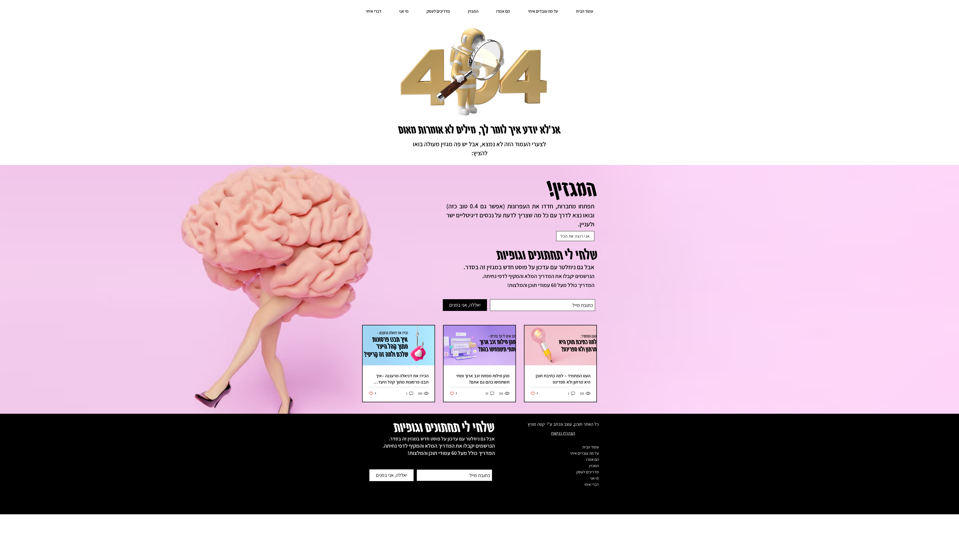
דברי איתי (591, 484)
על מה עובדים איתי (584, 453)
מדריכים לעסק (587, 472)
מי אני (594, 478)
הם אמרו (592, 459)
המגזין (594, 465)
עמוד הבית (590, 447)
